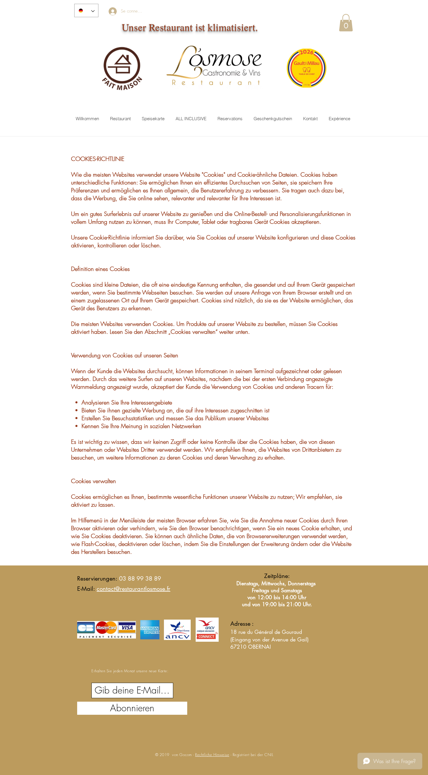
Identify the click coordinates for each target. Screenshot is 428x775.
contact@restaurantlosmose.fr (133, 589)
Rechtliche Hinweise (212, 754)
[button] (346, 22)
